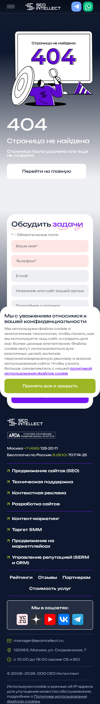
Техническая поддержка (42, 481)
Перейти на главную (46, 171)
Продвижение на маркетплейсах (33, 543)
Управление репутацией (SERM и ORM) (50, 560)
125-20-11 (41, 448)
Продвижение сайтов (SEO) (45, 470)
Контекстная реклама (39, 492)
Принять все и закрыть (50, 385)
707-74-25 (69, 455)
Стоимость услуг (50, 588)
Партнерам (76, 577)
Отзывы (47, 577)
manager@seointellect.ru (39, 641)
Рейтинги (21, 577)
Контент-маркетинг (35, 518)
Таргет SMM (27, 529)
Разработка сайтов (36, 503)
